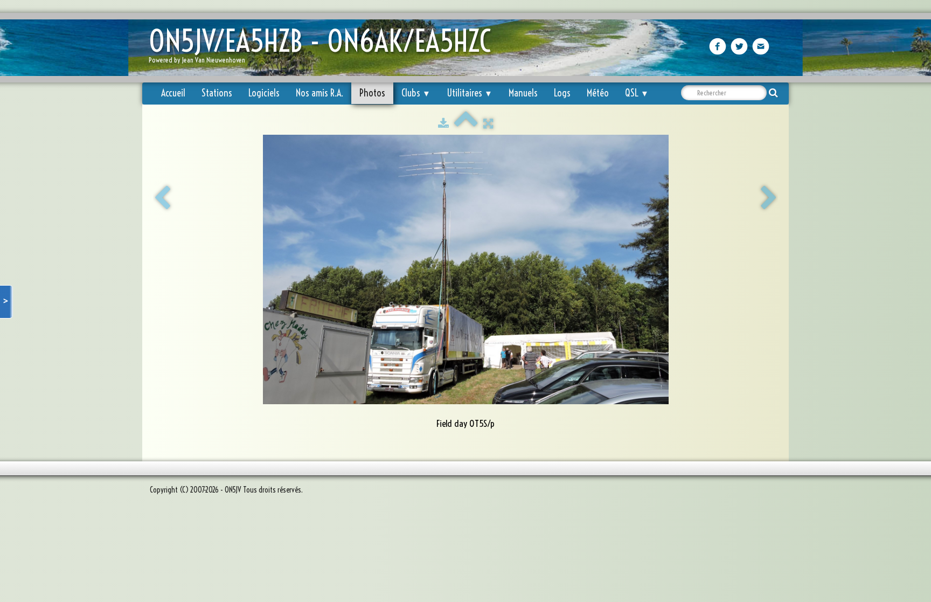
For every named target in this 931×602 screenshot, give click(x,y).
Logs (562, 93)
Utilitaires (469, 93)
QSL (637, 93)
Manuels (523, 93)
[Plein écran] (488, 123)
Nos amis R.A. (319, 93)
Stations (217, 93)
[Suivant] (769, 198)
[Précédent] (162, 198)
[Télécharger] (443, 123)
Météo (598, 93)
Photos (372, 93)
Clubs (415, 93)
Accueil (173, 93)
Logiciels (264, 93)
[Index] (466, 123)
